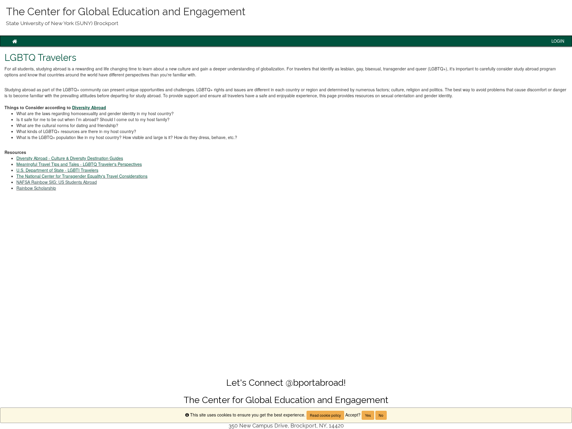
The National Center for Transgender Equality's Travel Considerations (81, 176)
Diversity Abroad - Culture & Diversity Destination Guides (69, 158)
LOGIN (557, 41)
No (381, 415)
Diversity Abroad (89, 107)
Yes (368, 415)
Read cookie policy (325, 415)
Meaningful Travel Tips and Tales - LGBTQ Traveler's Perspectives (79, 164)
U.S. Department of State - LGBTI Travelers (57, 170)
